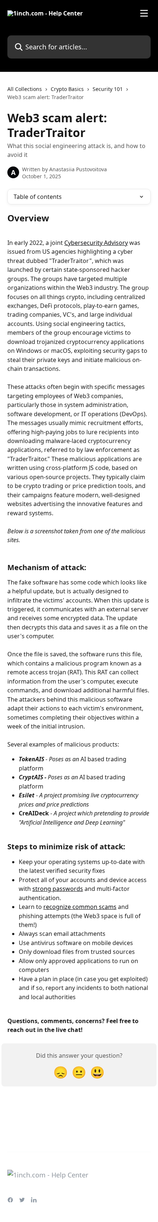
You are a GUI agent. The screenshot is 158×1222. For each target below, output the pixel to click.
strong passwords (57, 889)
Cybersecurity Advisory (96, 243)
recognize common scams (79, 907)
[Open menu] (144, 13)
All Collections (24, 88)
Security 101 (108, 88)
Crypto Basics (67, 88)
